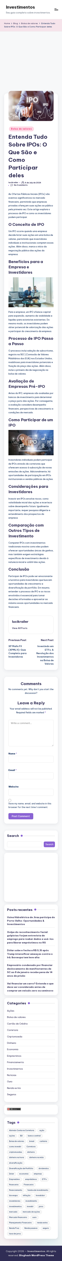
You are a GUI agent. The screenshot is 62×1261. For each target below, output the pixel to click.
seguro (46, 1228)
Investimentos (20, 7)
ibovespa (13, 1195)
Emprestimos (14, 1055)
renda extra (42, 1223)
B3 (21, 1136)
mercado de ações (31, 1212)
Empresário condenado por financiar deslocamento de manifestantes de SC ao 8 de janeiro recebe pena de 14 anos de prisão (30, 970)
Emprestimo (14, 1179)
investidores (14, 1201)
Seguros (11, 1094)
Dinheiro (11, 1042)
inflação (26, 1195)
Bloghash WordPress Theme (36, 1255)
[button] (19, 628)
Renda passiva (30, 1228)
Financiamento (15, 1062)
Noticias (11, 1075)
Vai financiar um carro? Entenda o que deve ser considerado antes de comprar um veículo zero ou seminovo (30, 987)
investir (30, 1206)
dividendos (44, 1168)
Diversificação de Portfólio (21, 1168)
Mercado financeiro (18, 1217)
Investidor (40, 1195)
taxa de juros (15, 1234)
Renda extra (14, 1088)
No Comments (21, 185)
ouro (34, 1217)
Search (13, 836)
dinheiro (31, 1152)
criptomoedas (15, 1152)
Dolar (11, 1174)
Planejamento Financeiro (20, 1223)
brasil (31, 1141)
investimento (31, 1201)
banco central (34, 1136)
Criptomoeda (14, 1036)
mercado (13, 1212)
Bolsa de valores (21, 129)
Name (12, 753)
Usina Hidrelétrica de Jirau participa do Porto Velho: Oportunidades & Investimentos (31, 921)
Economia (12, 1049)
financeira (13, 1185)
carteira (43, 1141)
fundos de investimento (38, 1190)
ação (41, 1130)
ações (12, 1136)
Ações (10, 1010)
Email (12, 770)
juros (41, 1206)
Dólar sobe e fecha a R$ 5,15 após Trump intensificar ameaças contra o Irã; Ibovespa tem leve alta (30, 954)
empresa (38, 1174)
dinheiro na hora (16, 1157)
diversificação (15, 1163)
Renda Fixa (14, 1228)
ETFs (44, 1179)
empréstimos (31, 1179)
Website (13, 786)
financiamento (15, 1190)
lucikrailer (20, 621)
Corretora (12, 1030)
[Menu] (56, 9)
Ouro (9, 1081)
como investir (15, 1147)
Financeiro (29, 1185)
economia (23, 1174)
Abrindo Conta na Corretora (21, 1130)
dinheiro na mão (36, 1157)
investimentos (15, 1206)
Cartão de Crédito (17, 1023)
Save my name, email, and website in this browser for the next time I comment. (29, 805)
